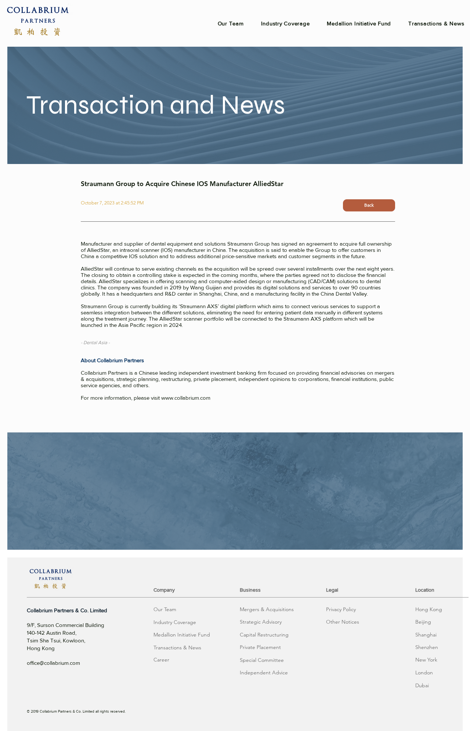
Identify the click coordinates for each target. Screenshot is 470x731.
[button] (267, 609)
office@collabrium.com (53, 663)
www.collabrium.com (185, 398)
